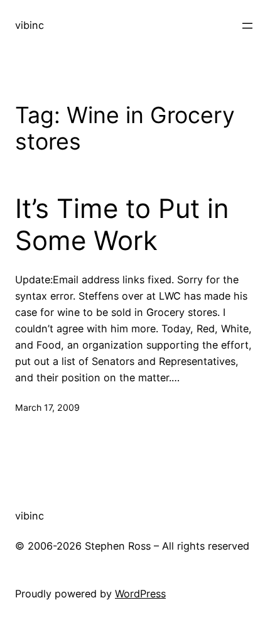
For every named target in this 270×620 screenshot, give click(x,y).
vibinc (29, 25)
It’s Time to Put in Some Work (122, 224)
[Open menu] (247, 25)
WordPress (140, 593)
